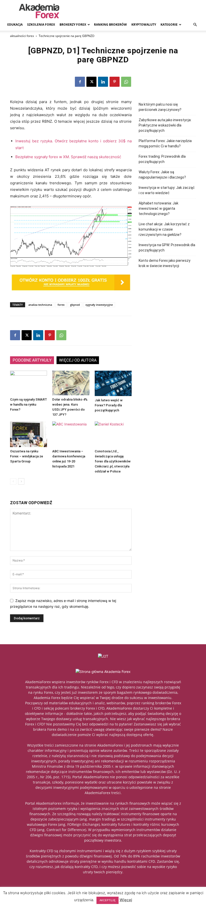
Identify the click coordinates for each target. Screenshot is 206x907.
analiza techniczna (40, 305)
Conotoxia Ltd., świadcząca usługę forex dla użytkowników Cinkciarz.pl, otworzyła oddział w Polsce (113, 461)
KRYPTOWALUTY (143, 24)
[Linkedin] (103, 82)
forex (61, 305)
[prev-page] (13, 481)
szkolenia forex (41, 24)
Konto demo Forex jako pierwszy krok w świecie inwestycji (164, 263)
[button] (195, 24)
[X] (91, 82)
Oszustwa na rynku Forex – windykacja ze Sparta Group (26, 456)
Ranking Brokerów (110, 24)
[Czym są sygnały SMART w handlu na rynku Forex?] (28, 383)
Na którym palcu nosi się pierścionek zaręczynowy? (160, 107)
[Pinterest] (115, 82)
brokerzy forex (73, 24)
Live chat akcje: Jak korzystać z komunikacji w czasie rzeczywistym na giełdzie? (164, 229)
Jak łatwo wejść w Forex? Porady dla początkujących (109, 405)
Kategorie (169, 24)
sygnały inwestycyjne (99, 305)
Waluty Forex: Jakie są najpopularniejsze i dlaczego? (162, 174)
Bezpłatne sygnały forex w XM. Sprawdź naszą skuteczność (68, 156)
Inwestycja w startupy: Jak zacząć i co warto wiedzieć (167, 190)
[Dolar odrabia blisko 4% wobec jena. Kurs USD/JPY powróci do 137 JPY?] (70, 383)
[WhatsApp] (126, 82)
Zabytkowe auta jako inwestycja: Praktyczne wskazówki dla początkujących (165, 125)
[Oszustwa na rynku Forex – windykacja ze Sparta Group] (28, 434)
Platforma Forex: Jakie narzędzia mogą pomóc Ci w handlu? (165, 143)
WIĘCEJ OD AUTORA (77, 360)
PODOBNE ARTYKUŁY (32, 360)
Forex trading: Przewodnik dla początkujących (162, 159)
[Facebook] (80, 82)
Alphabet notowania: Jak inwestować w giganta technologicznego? (158, 208)
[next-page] (21, 481)
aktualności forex (22, 36)
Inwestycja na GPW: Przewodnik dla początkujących (167, 247)
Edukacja (15, 24)
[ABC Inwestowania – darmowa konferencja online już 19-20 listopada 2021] (70, 434)
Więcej (126, 899)
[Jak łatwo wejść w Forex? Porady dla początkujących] (113, 383)
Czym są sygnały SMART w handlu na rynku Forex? (28, 404)
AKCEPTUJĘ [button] (107, 900)
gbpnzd (75, 305)
